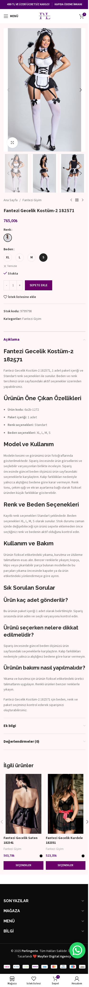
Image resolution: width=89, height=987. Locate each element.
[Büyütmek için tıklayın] (12, 142)
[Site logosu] (45, 16)
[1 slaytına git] (35, 147)
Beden (8, 249)
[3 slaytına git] (44, 147)
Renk (7, 229)
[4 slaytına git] (49, 147)
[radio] (8, 238)
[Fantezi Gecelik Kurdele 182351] (66, 804)
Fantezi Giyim (32, 200)
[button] (8, 90)
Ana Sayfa (11, 200)
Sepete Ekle (38, 285)
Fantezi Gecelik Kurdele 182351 (64, 840)
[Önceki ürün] (71, 200)
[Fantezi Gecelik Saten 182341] (23, 804)
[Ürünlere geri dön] (77, 200)
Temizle (12, 266)
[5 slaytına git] (54, 147)
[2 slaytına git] (40, 147)
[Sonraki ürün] (82, 200)
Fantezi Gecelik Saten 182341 (20, 840)
